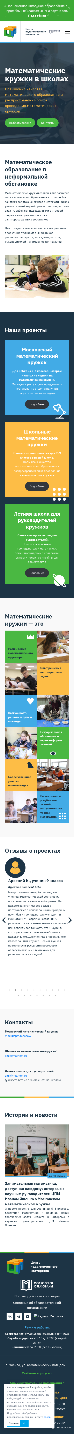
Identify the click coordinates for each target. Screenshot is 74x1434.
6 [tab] (40, 990)
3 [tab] (40, 291)
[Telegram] (18, 1316)
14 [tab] (37, 996)
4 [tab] (46, 291)
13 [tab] (31, 996)
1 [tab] (28, 291)
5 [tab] (34, 990)
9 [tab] (59, 990)
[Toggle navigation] (68, 32)
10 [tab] (65, 990)
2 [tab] (34, 291)
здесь (47, 1416)
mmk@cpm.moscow (18, 1036)
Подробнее (37, 16)
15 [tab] (43, 996)
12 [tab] (25, 996)
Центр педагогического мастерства (33, 32)
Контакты (47, 123)
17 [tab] (55, 996)
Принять (13, 1423)
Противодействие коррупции (37, 1296)
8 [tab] (52, 990)
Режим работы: (37, 1327)
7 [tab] (46, 990)
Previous (12, 271)
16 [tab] (49, 996)
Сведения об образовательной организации (37, 1305)
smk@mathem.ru (16, 1056)
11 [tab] (18, 996)
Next (62, 271)
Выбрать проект (20, 123)
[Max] (27, 1316)
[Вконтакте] (10, 1316)
